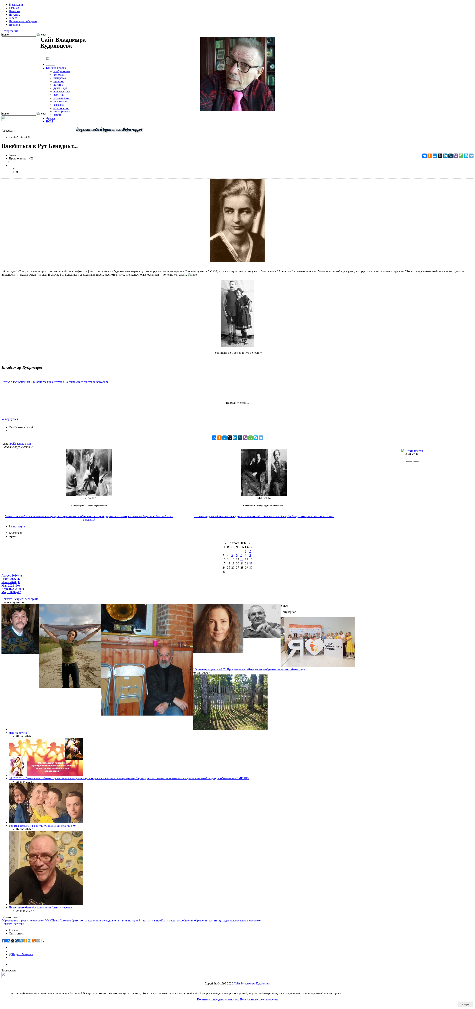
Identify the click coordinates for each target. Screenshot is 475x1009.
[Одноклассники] (430, 156)
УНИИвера (52, 920)
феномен (59, 74)
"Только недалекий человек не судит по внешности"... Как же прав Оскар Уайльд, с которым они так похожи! (264, 516)
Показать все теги (12, 923)
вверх (465, 1004)
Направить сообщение (23, 21)
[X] (440, 156)
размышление (62, 98)
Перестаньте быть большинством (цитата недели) (40, 907)
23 (250, 563)
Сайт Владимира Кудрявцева (252, 983)
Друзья (50, 118)
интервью (59, 78)
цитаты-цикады (219, 920)
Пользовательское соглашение (259, 999)
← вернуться (9, 419)
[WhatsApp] (461, 156)
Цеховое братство (71, 920)
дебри (57, 114)
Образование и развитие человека (23, 920)
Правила (14, 24)
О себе (13, 18)
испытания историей (127, 920)
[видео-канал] (4, 120)
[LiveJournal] (450, 156)
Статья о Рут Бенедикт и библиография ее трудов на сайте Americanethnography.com (54, 381)
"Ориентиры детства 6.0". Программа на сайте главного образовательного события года (249, 669)
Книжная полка (56, 68)
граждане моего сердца (98, 920)
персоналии (60, 101)
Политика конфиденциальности (217, 999)
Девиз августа (18, 732)
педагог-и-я (148, 920)
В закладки (16, 4)
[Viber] (455, 156)
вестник (58, 94)
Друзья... (14, 14)
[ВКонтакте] (424, 156)
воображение (61, 71)
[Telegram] (471, 156)
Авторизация (9, 31)
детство (58, 84)
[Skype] (466, 156)
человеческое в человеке (245, 920)
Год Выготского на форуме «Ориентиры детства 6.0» (42, 825)
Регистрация (17, 526)
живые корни (61, 91)
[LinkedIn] (445, 156)
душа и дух (60, 88)
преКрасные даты (20, 443)
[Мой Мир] (435, 156)
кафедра (58, 104)
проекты (58, 81)
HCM (49, 121)
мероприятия (61, 111)
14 (241, 559)
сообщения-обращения (193, 920)
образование (61, 108)
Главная (14, 7)
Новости (14, 11)
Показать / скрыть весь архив (19, 598)
